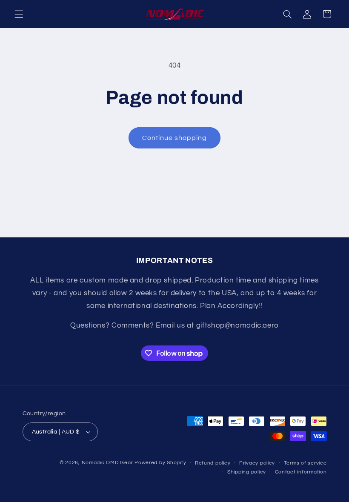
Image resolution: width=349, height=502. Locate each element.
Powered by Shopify (160, 462)
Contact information (301, 472)
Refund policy (213, 463)
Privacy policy (257, 463)
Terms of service (305, 463)
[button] (19, 14)
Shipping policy (246, 472)
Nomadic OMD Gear (107, 462)
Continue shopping (174, 137)
